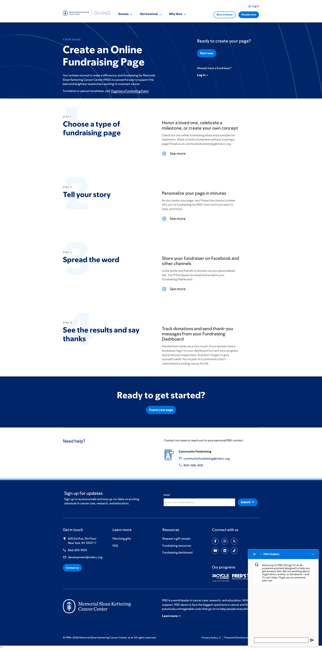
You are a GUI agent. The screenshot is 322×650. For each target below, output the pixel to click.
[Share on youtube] (215, 550)
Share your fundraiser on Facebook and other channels (200, 261)
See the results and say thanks (101, 334)
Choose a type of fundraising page (92, 128)
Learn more (170, 616)
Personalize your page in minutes (194, 193)
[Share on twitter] (234, 541)
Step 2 (67, 186)
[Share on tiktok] (234, 550)
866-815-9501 (77, 550)
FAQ (115, 545)
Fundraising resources (176, 545)
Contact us (72, 567)
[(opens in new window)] (222, 577)
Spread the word (91, 259)
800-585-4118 (193, 465)
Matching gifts (122, 538)
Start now (206, 53)
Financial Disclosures (236, 637)
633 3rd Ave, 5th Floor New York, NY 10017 (82, 541)
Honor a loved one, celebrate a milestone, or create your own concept (200, 125)
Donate (123, 14)
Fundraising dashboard (177, 552)
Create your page (161, 410)
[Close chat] (313, 554)
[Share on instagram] (224, 541)
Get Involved (149, 14)
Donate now (248, 14)
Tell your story (87, 194)
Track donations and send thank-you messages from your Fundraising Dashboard (197, 333)
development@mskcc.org (85, 557)
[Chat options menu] (254, 554)
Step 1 (67, 116)
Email (167, 494)
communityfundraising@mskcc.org (206, 458)
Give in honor (225, 14)
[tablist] (201, 153)
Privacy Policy (210, 637)
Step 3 (67, 251)
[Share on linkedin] (224, 550)
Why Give (175, 14)
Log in (255, 6)
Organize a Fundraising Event (130, 91)
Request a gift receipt (176, 538)
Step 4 (67, 322)
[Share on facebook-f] (215, 541)
